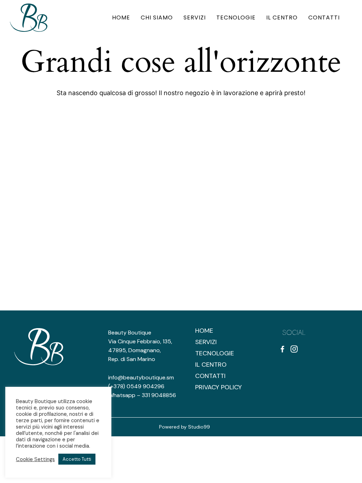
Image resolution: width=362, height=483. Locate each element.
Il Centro (211, 364)
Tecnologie (214, 353)
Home (204, 330)
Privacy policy (218, 387)
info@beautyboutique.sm (141, 377)
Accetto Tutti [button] (77, 459)
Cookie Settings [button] (35, 459)
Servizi (206, 342)
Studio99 (199, 427)
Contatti (210, 376)
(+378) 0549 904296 (136, 386)
